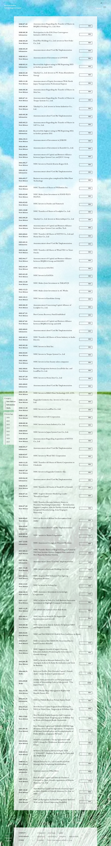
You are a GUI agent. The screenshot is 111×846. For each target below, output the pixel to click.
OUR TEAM (51, 833)
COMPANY (41, 833)
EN (105, 3)
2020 (8, 438)
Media (8, 408)
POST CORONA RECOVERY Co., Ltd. (60, 840)
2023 (8, 428)
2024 (8, 424)
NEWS (61, 833)
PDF (89, 26)
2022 (8, 431)
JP (101, 3)
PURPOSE (63, 836)
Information (10, 405)
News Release (11, 402)
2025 (8, 421)
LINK (89, 673)
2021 (8, 435)
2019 (8, 442)
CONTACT (40, 840)
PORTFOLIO (52, 836)
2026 (8, 417)
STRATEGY (40, 836)
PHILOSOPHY (74, 836)
